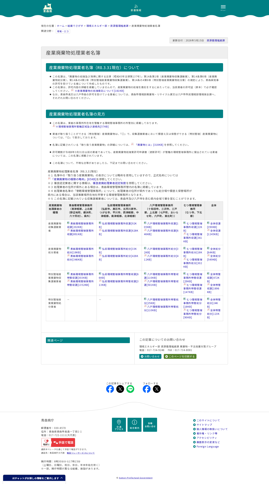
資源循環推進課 (119, 26)
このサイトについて (208, 420)
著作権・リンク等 (207, 433)
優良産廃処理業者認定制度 (109, 183)
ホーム (61, 26)
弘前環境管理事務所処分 (118, 250)
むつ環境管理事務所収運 (192, 227)
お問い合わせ (152, 356)
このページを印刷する (182, 356)
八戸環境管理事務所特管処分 (161, 301)
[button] (34, 478)
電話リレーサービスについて (81, 452)
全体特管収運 (214, 277)
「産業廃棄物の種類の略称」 (73, 179)
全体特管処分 (214, 303)
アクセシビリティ (207, 438)
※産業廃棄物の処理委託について (99, 91)
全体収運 (214, 225)
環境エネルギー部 (96, 26)
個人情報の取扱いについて (212, 429)
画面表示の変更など (208, 442)
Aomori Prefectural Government (136, 477)
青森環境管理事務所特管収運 (80, 275)
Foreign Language (208, 446)
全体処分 (214, 250)
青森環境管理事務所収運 (80, 225)
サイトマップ (204, 424)
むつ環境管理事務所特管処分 (192, 303)
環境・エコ (63, 31)
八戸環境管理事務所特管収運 (161, 275)
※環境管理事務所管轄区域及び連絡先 (82, 126)
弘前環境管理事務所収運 (118, 225)
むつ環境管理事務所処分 (192, 252)
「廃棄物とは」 (148, 145)
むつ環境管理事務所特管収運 (192, 277)
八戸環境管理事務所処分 (161, 250)
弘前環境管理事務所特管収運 (119, 275)
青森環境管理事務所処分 (80, 250)
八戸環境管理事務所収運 (161, 225)
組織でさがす (75, 26)
